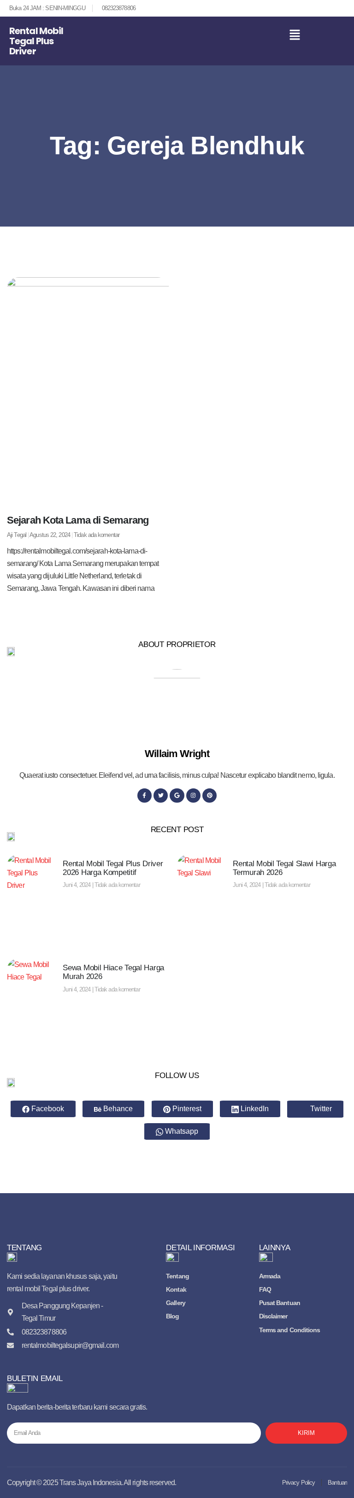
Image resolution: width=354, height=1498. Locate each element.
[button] (295, 36)
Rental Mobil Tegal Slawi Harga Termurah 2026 (284, 868)
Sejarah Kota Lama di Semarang (77, 520)
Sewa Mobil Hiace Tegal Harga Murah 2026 (113, 972)
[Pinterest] (209, 795)
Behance (117, 1109)
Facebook (47, 1109)
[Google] (177, 795)
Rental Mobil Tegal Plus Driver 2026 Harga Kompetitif (113, 868)
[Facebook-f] (144, 795)
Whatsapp (180, 1131)
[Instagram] (193, 795)
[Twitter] (160, 795)
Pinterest (186, 1109)
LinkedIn (254, 1109)
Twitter (320, 1109)
